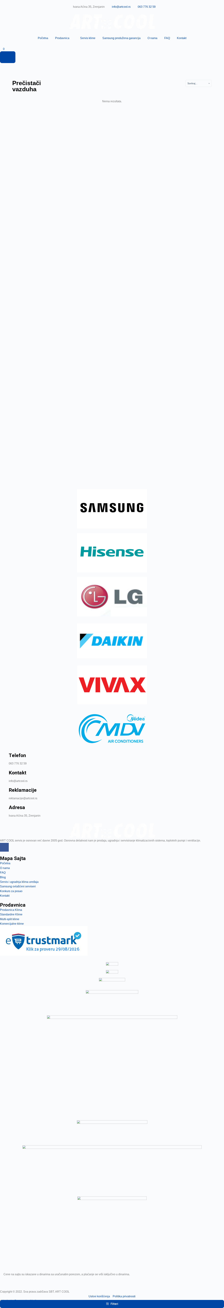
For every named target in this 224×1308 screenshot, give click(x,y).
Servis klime (87, 38)
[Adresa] (4, 809)
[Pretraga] (7, 57)
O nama (152, 38)
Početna (43, 38)
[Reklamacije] (4, 792)
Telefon (17, 755)
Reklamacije (23, 790)
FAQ (167, 38)
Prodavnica (62, 38)
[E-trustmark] (44, 940)
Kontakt (181, 38)
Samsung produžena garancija (121, 38)
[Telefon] (4, 757)
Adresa (17, 807)
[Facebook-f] (4, 847)
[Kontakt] (4, 775)
